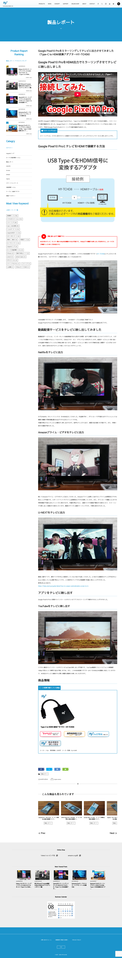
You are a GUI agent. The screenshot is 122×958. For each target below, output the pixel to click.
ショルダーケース (13, 229)
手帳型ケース (24, 239)
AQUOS (8, 166)
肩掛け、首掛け (12, 239)
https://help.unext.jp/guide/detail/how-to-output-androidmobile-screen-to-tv (63, 586)
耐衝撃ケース (12, 215)
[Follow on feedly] (113, 3)
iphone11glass (20, 257)
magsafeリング (10, 153)
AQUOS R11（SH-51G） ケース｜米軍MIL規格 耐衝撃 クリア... (49, 818)
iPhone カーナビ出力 (22, 267)
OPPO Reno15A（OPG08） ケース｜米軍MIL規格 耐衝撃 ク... (71, 818)
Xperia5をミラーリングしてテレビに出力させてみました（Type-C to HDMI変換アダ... (25, 99)
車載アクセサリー (11, 196)
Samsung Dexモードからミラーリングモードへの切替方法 (25, 114)
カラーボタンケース (13, 236)
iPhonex (10, 253)
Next (112, 833)
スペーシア (26, 263)
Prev (43, 833)
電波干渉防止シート (22, 253)
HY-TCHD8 (100, 254)
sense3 (10, 257)
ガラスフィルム (12, 260)
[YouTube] (109, 3)
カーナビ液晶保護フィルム (13, 157)
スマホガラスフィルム (14, 219)
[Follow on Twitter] (102, 3)
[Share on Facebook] (98, 3)
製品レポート (44, 774)
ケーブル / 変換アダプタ (12, 191)
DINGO (8, 174)
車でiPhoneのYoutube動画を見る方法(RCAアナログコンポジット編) (25, 85)
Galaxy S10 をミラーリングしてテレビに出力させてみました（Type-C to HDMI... (25, 71)
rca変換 (10, 267)
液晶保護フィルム (11, 187)
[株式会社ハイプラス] (5, 3)
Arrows (8, 170)
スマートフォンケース (12, 183)
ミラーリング (12, 222)
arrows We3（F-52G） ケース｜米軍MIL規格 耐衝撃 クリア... (94, 818)
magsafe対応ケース (13, 233)
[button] (118, 3)
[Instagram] (105, 3)
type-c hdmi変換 (13, 226)
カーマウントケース (13, 243)
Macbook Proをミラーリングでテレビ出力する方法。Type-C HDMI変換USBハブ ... (25, 128)
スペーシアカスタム (13, 263)
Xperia (8, 179)
